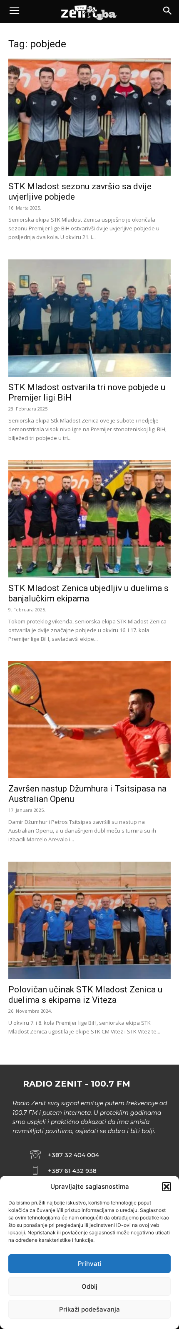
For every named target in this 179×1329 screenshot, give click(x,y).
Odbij (89, 1286)
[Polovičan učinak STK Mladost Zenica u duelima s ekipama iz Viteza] (89, 920)
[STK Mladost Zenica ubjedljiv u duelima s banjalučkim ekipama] (89, 519)
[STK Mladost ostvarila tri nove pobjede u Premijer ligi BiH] (89, 318)
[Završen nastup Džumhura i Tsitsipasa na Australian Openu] (89, 720)
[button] (166, 1186)
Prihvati (90, 1264)
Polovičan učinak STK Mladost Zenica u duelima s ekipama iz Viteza (85, 995)
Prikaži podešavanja (89, 1309)
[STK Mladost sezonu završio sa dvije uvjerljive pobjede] (89, 117)
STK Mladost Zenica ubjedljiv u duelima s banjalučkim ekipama (88, 593)
